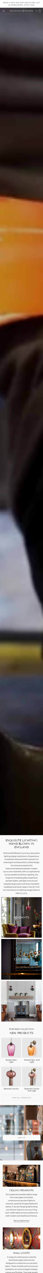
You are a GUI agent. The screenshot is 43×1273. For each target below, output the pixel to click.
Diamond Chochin (11, 1089)
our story (23, 893)
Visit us (21, 1138)
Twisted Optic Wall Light (32, 1061)
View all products (21, 1098)
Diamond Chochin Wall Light (31, 1090)
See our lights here (21, 1220)
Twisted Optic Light (11, 1061)
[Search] (36, 11)
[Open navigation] (3, 11)
